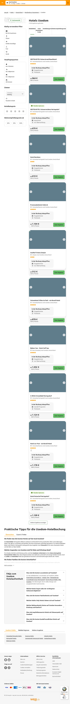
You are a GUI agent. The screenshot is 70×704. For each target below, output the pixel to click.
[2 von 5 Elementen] (64, 46)
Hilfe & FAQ (39, 659)
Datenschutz (55, 669)
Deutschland (19, 12)
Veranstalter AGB (57, 663)
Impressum (55, 666)
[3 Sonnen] (15, 111)
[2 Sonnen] (11, 111)
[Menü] (67, 687)
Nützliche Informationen (42, 673)
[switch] (64, 697)
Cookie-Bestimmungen (26, 664)
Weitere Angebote (37, 630)
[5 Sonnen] (23, 111)
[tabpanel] (35, 551)
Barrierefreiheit (56, 676)
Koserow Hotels (29, 636)
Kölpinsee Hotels (10, 641)
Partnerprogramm (41, 670)
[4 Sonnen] (19, 111)
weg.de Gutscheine (41, 664)
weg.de (6, 12)
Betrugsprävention (41, 675)
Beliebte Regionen (23, 630)
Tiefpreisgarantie (41, 667)
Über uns (22, 659)
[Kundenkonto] (68, 2)
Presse (22, 673)
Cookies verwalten (25, 667)
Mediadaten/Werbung (26, 670)
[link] (47, 60)
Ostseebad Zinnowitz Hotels (14, 636)
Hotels (12, 12)
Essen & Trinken (21, 534)
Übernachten (10, 534)
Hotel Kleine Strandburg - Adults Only (38, 577)
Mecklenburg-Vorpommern (32, 12)
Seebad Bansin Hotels (50, 638)
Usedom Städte (11, 630)
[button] (9, 565)
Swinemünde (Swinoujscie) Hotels (34, 638)
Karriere (22, 662)
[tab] (9, 534)
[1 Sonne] (7, 111)
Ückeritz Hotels (48, 636)
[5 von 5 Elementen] (31, 46)
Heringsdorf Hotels (11, 638)
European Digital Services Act (56, 672)
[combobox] (15, 93)
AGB (53, 661)
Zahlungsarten (40, 662)
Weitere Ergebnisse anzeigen (38, 522)
